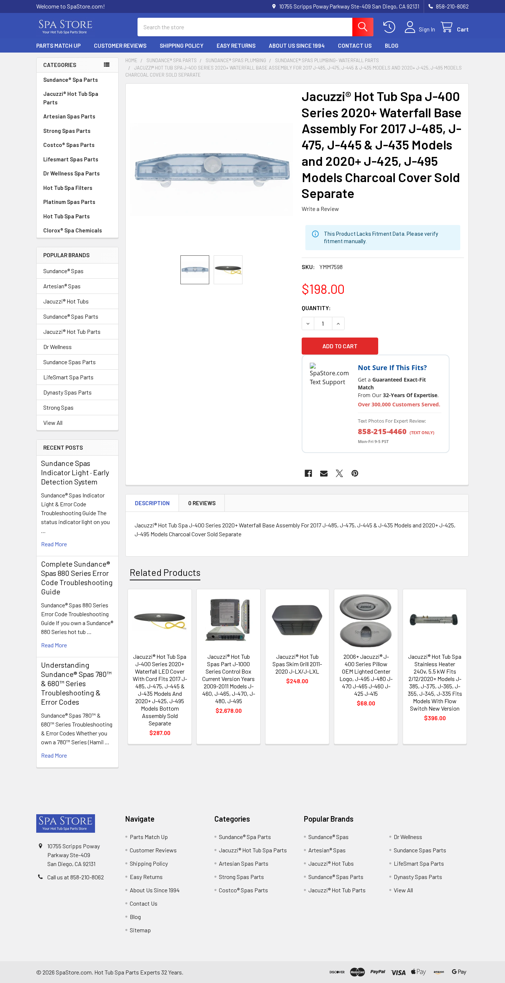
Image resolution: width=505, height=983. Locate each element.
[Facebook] (308, 473)
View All (52, 422)
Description (152, 503)
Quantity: (316, 307)
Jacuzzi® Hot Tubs (66, 301)
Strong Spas (58, 407)
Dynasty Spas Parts (67, 392)
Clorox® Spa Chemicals (72, 230)
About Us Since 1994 (297, 45)
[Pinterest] (355, 473)
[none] (211, 169)
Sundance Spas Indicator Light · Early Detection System (75, 472)
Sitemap (140, 929)
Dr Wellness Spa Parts (71, 173)
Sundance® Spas (63, 270)
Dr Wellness (57, 346)
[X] (339, 473)
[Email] (324, 473)
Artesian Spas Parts (69, 116)
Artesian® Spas (62, 285)
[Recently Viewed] (391, 27)
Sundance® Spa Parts (70, 79)
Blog (392, 45)
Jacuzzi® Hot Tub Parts (72, 331)
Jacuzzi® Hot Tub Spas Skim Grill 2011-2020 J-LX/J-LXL (297, 664)
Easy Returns (236, 45)
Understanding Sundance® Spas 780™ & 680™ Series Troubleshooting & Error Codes (76, 683)
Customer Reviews (120, 45)
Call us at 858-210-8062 (75, 876)
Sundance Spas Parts (69, 361)
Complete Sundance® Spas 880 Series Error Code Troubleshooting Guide (77, 577)
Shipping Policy (181, 45)
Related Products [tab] (165, 572)
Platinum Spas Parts (69, 201)
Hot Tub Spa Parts (66, 216)
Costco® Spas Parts (69, 144)
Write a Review (320, 208)
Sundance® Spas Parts (70, 316)
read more (54, 543)
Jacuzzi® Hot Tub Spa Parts (70, 97)
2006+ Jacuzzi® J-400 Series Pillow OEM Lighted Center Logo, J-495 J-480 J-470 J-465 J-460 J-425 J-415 (366, 675)
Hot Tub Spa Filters (67, 187)
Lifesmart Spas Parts (70, 159)
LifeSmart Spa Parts (68, 376)
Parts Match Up (58, 45)
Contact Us (355, 45)
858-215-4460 (382, 431)
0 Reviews (202, 503)
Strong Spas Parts (67, 130)
